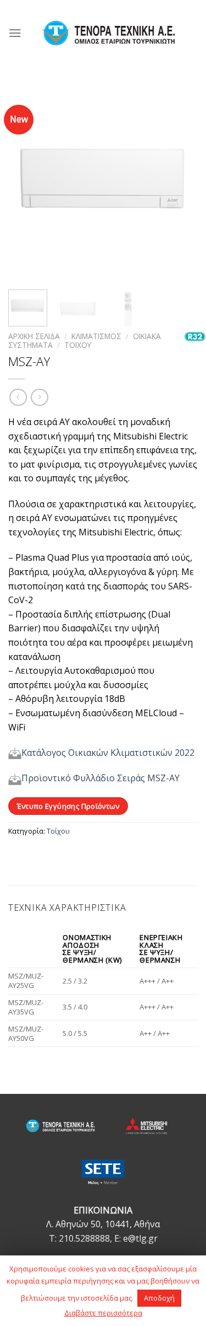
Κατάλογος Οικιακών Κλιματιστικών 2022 (107, 753)
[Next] (180, 183)
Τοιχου (77, 345)
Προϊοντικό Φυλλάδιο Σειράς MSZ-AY (100, 778)
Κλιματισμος (96, 336)
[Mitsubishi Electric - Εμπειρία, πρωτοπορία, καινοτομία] (108, 33)
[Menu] (15, 33)
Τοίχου (58, 831)
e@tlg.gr (140, 1238)
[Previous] (26, 183)
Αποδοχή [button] (159, 1298)
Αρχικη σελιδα (34, 336)
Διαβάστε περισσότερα (103, 1313)
